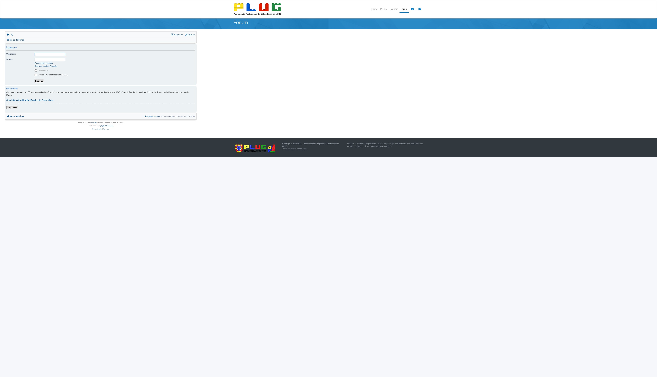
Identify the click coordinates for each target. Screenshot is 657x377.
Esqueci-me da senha (44, 63)
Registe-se (12, 107)
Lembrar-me (42, 70)
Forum (404, 8)
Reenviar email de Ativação (46, 66)
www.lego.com (385, 146)
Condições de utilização (17, 100)
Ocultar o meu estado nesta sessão (52, 75)
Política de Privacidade (42, 100)
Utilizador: (11, 54)
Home (374, 8)
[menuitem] (10, 35)
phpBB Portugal (106, 126)
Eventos (394, 8)
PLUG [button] (383, 8)
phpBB (93, 123)
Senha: (9, 59)
